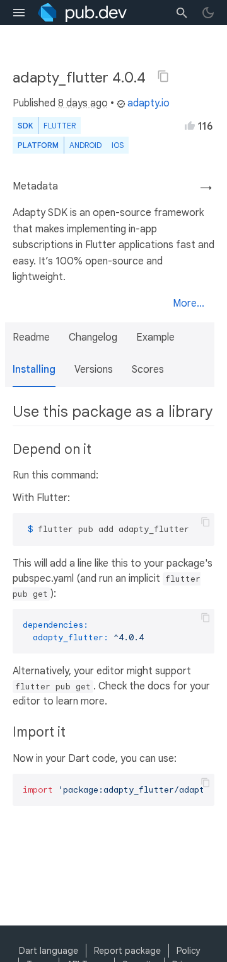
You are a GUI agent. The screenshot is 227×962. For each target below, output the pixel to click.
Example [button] (155, 337)
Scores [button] (148, 369)
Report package (127, 950)
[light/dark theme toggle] (208, 12)
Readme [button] (31, 337)
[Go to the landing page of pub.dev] (82, 12)
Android (85, 145)
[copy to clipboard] (205, 522)
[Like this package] (189, 125)
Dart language (48, 950)
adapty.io (148, 103)
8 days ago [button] (83, 103)
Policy (189, 950)
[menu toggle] (18, 12)
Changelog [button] (93, 337)
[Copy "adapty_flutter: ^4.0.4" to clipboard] (163, 76)
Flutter (60, 125)
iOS (118, 145)
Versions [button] (93, 369)
